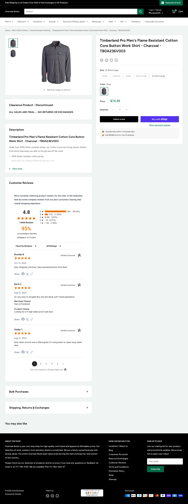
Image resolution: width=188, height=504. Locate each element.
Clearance (135, 21)
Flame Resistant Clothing (40, 30)
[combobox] (80, 11)
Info (122, 21)
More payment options (159, 125)
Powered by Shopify (13, 494)
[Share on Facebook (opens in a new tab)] (23, 274)
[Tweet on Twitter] (111, 60)
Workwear (96, 21)
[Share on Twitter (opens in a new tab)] (27, 274)
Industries (37, 21)
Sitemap (113, 479)
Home (7, 30)
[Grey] (104, 91)
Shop (111, 475)
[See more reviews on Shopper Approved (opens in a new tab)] (31, 274)
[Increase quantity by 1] (126, 109)
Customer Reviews (117, 462)
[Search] (140, 11)
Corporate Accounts (154, 21)
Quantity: (104, 109)
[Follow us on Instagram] (52, 496)
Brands (52, 21)
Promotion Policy (116, 471)
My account (155, 13)
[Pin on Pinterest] (106, 60)
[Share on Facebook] (101, 60)
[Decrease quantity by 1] (113, 109)
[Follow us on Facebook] (47, 496)
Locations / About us (118, 446)
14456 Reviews (28, 222)
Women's (22, 21)
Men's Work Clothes (20, 30)
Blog (111, 450)
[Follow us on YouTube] (57, 496)
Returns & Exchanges (118, 458)
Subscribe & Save (173, 3)
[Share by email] (116, 60)
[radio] (61, 211)
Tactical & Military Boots (74, 21)
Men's (7, 21)
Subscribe (155, 469)
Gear (111, 21)
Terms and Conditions (119, 467)
